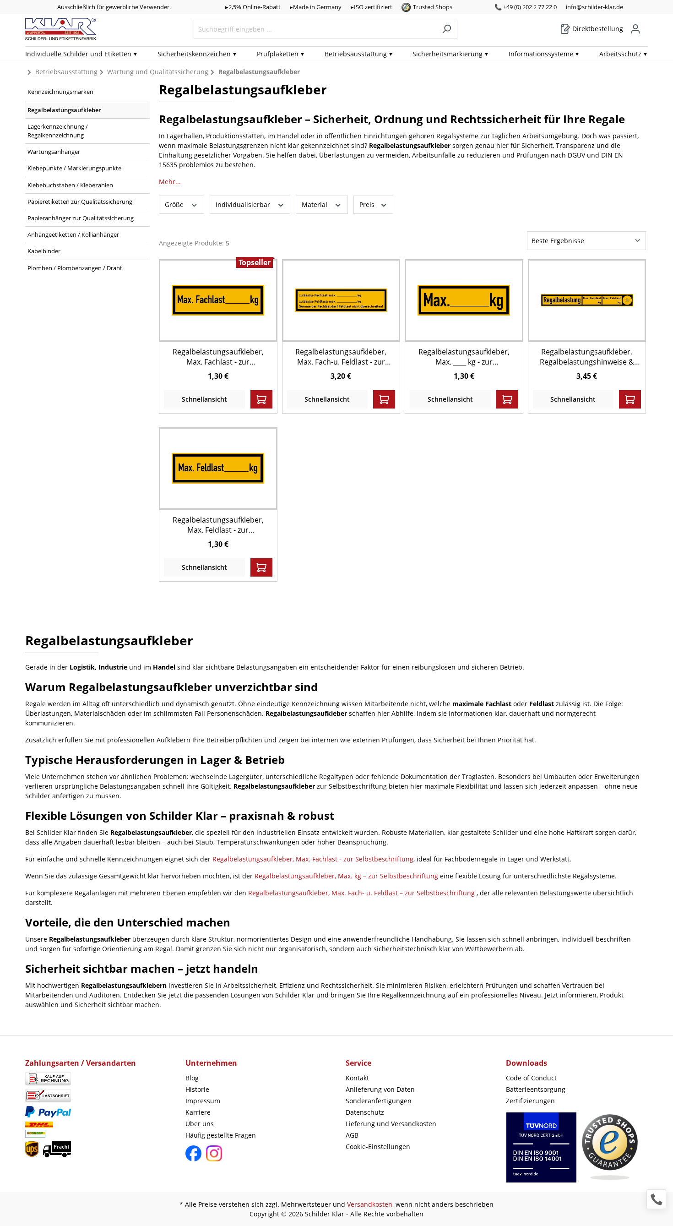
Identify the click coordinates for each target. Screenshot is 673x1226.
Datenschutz (365, 1112)
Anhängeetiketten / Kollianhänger (73, 234)
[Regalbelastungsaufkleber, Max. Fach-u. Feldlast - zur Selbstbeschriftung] (341, 300)
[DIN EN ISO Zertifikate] (541, 1152)
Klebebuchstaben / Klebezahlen (70, 185)
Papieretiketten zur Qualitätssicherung (79, 201)
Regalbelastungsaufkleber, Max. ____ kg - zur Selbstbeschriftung (464, 357)
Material (315, 204)
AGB (352, 1135)
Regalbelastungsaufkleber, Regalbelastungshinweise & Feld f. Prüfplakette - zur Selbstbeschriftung (587, 357)
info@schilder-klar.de (594, 7)
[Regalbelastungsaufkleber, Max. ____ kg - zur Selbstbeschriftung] (464, 300)
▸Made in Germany (316, 7)
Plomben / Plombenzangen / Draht (74, 268)
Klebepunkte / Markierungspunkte (74, 168)
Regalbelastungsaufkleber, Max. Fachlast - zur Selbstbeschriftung (218, 357)
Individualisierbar (244, 204)
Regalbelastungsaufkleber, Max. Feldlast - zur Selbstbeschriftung (218, 525)
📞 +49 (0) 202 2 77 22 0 (525, 7)
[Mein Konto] (635, 29)
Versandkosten (369, 1204)
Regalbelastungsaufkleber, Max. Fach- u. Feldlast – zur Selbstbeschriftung (362, 892)
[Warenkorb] (645, 26)
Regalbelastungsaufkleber (64, 110)
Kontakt (357, 1077)
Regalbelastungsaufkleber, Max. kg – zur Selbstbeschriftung (347, 876)
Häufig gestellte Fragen (220, 1135)
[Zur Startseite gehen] (60, 29)
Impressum (202, 1100)
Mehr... (170, 181)
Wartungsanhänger (53, 151)
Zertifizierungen (530, 1100)
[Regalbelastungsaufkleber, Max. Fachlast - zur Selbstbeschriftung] (218, 300)
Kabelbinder (43, 251)
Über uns (199, 1123)
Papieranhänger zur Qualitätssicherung (80, 218)
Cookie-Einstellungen (378, 1146)
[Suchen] (446, 29)
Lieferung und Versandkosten (391, 1123)
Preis (367, 204)
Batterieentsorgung (535, 1089)
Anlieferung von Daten (380, 1089)
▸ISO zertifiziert (371, 7)
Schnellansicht (204, 399)
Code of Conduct (531, 1077)
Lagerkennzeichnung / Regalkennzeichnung (57, 130)
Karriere (198, 1112)
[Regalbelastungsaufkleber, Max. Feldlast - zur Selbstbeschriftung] (218, 468)
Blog (192, 1077)
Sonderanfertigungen (379, 1100)
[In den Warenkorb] (261, 399)
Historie (197, 1089)
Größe (175, 204)
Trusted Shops (432, 7)
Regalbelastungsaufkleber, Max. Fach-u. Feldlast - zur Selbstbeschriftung (340, 357)
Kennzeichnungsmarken (60, 91)
